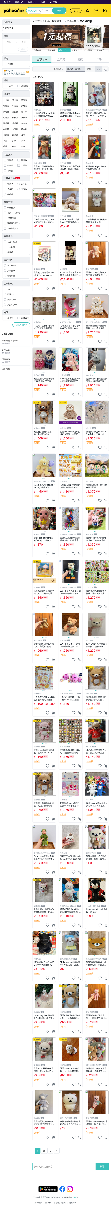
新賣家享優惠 (102, 50)
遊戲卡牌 (51, 50)
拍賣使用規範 (60, 1202)
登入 (76, 10)
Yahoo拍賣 (13, 10)
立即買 (61, 59)
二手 (99, 59)
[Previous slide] (34, 94)
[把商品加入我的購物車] (53, 129)
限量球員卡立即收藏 (77, 50)
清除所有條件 (21, 324)
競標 (80, 59)
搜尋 (102, 1166)
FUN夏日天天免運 (90, 50)
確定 (23, 49)
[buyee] (16, 71)
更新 (75, 1197)
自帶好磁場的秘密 (39, 50)
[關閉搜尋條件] (40, 10)
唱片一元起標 (64, 50)
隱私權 (48, 1202)
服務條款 (38, 1202)
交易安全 (72, 1202)
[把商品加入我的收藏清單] (47, 129)
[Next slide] (54, 94)
